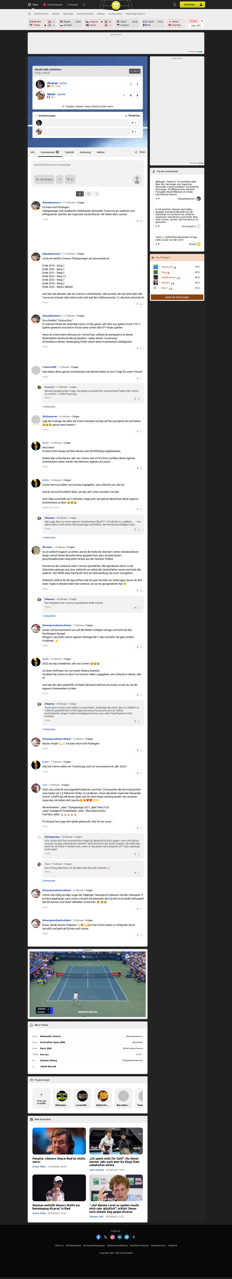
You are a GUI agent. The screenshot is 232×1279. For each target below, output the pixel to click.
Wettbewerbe (85, 13)
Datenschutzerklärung (117, 1245)
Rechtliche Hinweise (139, 1245)
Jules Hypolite (96, 1169)
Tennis (35, 4)
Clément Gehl (96, 1216)
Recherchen (115, 13)
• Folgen (80, 202)
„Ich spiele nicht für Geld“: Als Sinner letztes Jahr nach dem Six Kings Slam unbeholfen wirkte (114, 1162)
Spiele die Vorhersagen (177, 297)
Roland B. (50, 387)
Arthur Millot (39, 1166)
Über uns (59, 1245)
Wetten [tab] (101, 152)
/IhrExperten (52, 836)
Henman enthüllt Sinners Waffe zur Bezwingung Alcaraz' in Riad (56, 1207)
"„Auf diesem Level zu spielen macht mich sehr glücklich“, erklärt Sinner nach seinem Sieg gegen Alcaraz (114, 1208)
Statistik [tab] (69, 152)
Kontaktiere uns (158, 1245)
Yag (163, 272)
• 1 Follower (63, 367)
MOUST (165, 282)
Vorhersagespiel (54, 4)
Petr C (164, 288)
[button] (84, 4)
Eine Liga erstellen (41, 1102)
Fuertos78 (166, 267)
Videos (101, 13)
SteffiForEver (168, 277)
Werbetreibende (73, 1245)
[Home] (29, 13)
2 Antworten (48, 880)
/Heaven (49, 517)
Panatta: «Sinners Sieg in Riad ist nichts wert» (58, 1160)
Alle (196, 25)
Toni (44, 784)
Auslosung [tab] (85, 152)
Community (72, 4)
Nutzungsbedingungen (94, 1245)
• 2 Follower (61, 387)
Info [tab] (33, 152)
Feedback (172, 1245)
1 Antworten (48, 406)
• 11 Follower (68, 202)
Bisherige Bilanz (135, 13)
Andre (45, 442)
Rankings (68, 13)
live (193, 21)
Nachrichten (41, 13)
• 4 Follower (64, 416)
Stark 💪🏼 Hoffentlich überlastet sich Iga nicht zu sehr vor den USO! (176, 238)
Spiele (55, 13)
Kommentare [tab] (49, 152)
